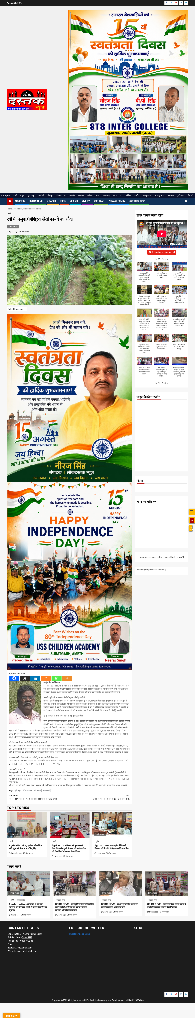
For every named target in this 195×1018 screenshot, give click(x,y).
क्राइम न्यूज (61, 900)
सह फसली (46, 790)
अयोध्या (81, 195)
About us (20, 201)
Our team (99, 201)
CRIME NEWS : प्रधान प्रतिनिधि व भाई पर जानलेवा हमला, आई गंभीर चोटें (119, 905)
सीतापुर (50, 195)
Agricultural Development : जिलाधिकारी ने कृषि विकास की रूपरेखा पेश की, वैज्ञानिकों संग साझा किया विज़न (69, 848)
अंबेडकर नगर (61, 195)
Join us (74, 201)
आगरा (98, 195)
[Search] (190, 528)
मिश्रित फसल (27, 790)
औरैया (128, 195)
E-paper (51, 201)
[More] (67, 678)
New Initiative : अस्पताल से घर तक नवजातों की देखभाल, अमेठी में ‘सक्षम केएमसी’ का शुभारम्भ (28, 907)
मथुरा (22, 195)
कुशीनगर (180, 195)
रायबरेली (41, 195)
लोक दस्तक (25, 232)
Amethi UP (27, 937)
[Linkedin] (35, 678)
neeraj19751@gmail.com (20, 947)
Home (63, 201)
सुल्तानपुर (31, 195)
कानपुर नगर (160, 195)
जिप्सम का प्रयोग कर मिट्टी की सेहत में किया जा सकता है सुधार (33, 797)
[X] (25, 678)
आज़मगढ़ (106, 195)
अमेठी (15, 195)
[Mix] (46, 678)
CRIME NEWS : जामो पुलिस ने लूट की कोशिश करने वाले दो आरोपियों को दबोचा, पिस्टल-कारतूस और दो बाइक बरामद (74, 907)
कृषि (9, 213)
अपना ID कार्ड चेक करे (137, 201)
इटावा (115, 195)
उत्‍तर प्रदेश (5, 195)
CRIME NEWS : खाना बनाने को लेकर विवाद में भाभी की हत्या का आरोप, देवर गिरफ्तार (166, 905)
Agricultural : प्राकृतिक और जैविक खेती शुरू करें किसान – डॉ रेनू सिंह (25, 847)
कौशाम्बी (190, 195)
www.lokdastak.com (27, 951)
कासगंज (171, 195)
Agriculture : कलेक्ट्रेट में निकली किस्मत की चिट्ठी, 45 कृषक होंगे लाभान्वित (112, 847)
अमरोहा (72, 195)
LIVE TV (86, 201)
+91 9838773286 (24, 940)
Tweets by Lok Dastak (79, 934)
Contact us (36, 201)
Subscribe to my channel (163, 252)
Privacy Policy (116, 201)
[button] (165, 259)
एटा (121, 195)
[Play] (192, 520)
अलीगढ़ (90, 195)
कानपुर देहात (147, 195)
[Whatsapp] (57, 678)
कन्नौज (136, 195)
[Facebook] (14, 678)
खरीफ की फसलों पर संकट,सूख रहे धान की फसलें (111, 797)
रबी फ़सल (37, 790)
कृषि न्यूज (18, 790)
